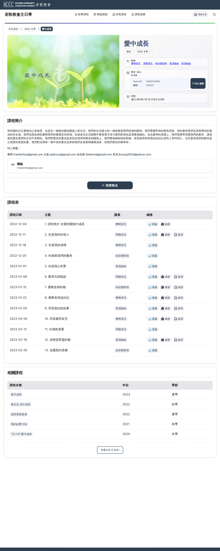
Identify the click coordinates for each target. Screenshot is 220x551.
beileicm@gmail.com (99, 154)
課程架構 (140, 14)
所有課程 (121, 14)
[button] (63, 71)
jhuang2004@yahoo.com (135, 154)
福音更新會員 (19, 414)
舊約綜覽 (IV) (19, 424)
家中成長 (16, 394)
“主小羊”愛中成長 (21, 434)
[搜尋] (214, 14)
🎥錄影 (165, 224)
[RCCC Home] (26, 5)
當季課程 (83, 14)
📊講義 (152, 224)
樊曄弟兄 (136, 63)
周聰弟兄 (148, 63)
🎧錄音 (178, 234)
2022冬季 (142, 51)
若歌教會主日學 (18, 14)
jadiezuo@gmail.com (63, 154)
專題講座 (102, 14)
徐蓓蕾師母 (161, 63)
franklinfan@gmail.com (28, 154)
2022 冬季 (30, 28)
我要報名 (112, 185)
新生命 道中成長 (21, 404)
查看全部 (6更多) (110, 450)
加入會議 (199, 83)
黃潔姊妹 (174, 63)
